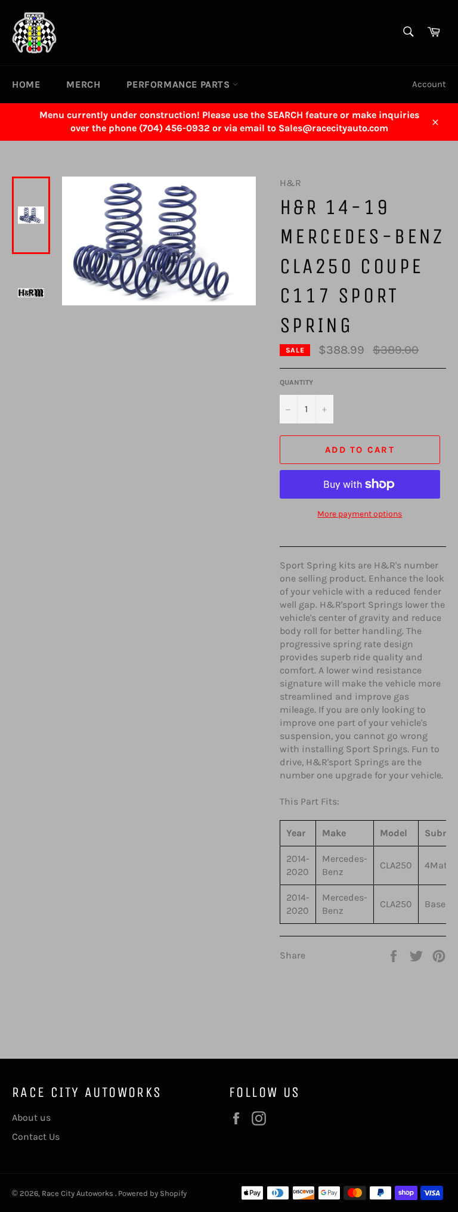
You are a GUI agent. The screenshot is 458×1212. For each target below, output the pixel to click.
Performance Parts (179, 84)
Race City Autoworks (78, 1193)
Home (26, 84)
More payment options (359, 514)
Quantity (296, 382)
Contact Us (36, 1136)
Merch (83, 84)
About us (31, 1117)
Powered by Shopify (152, 1193)
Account (429, 84)
